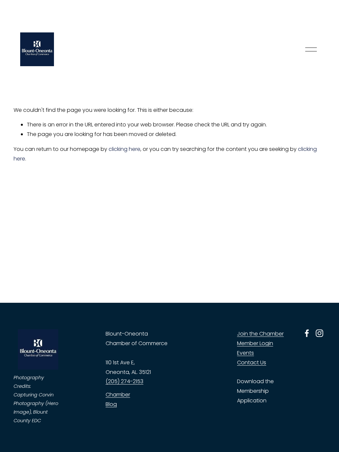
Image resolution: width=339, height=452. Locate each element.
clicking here (124, 149)
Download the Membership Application (255, 391)
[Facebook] (307, 333)
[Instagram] (319, 333)
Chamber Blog (118, 399)
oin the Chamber (262, 334)
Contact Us (251, 362)
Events (245, 353)
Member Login (255, 343)
